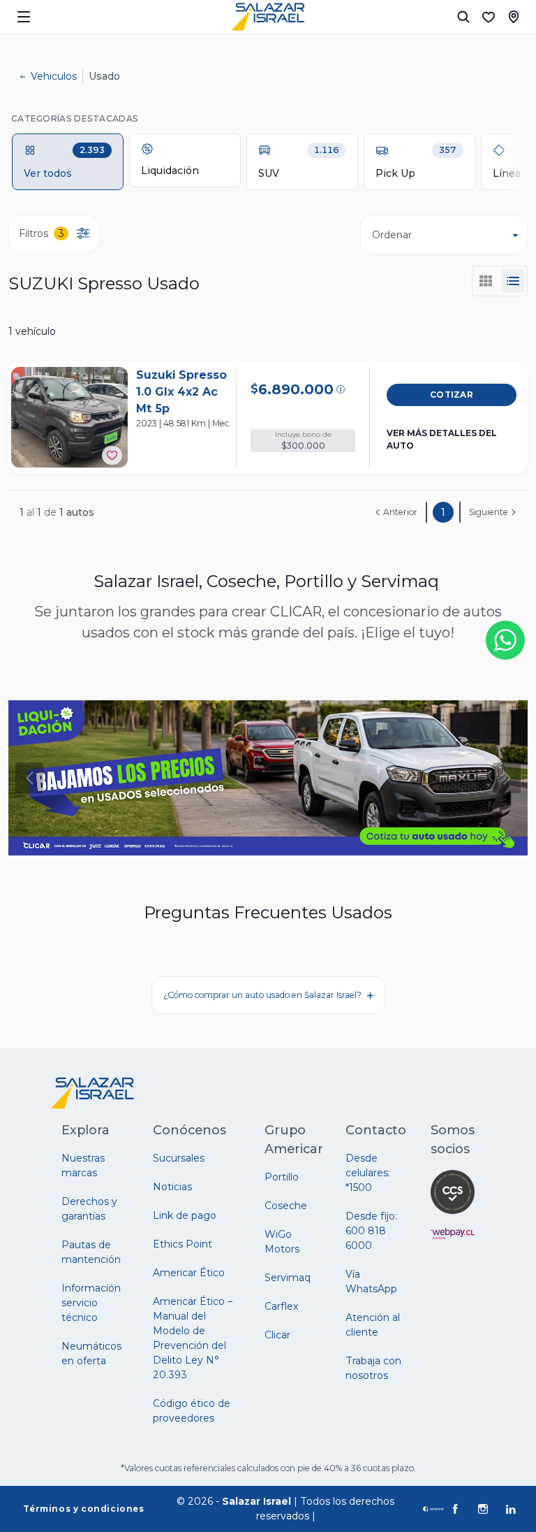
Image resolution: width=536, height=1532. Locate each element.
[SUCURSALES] (513, 17)
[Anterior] (29, 778)
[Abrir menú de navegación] (23, 16)
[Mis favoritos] (488, 17)
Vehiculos (54, 76)
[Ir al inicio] (268, 17)
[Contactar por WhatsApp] (505, 640)
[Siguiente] (507, 778)
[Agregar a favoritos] (112, 455)
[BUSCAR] (463, 17)
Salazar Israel (256, 1501)
